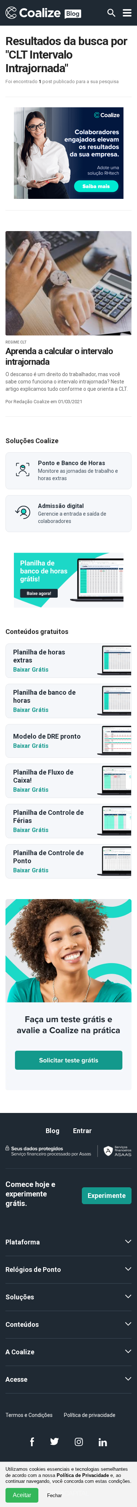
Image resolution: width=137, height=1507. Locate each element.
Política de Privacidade (83, 1475)
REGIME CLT (16, 342)
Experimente (107, 1195)
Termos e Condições (29, 1415)
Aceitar (22, 1495)
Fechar (54, 1495)
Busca (111, 12)
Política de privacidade (89, 1415)
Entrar (82, 1131)
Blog (53, 1131)
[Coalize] (68, 580)
